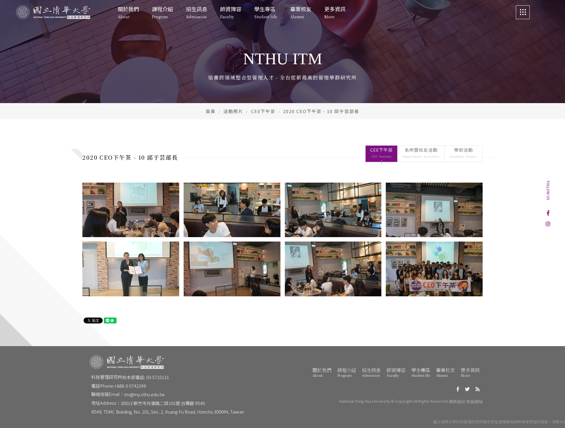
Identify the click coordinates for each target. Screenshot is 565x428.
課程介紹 (346, 372)
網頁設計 (457, 401)
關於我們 (322, 372)
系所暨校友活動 (421, 152)
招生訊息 (371, 372)
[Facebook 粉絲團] (548, 213)
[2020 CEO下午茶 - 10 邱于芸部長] (130, 210)
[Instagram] (548, 224)
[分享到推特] (467, 389)
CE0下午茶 (263, 111)
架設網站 (474, 401)
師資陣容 (396, 372)
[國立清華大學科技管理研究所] (53, 12)
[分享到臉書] (458, 389)
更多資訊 (470, 372)
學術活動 (463, 152)
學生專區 (420, 372)
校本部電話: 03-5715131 (145, 377)
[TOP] (552, 415)
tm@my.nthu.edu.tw (144, 394)
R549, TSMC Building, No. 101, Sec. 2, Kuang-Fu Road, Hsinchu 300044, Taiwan (167, 412)
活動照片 (233, 111)
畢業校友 (445, 372)
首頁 (211, 111)
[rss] (478, 389)
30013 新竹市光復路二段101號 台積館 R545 (163, 403)
